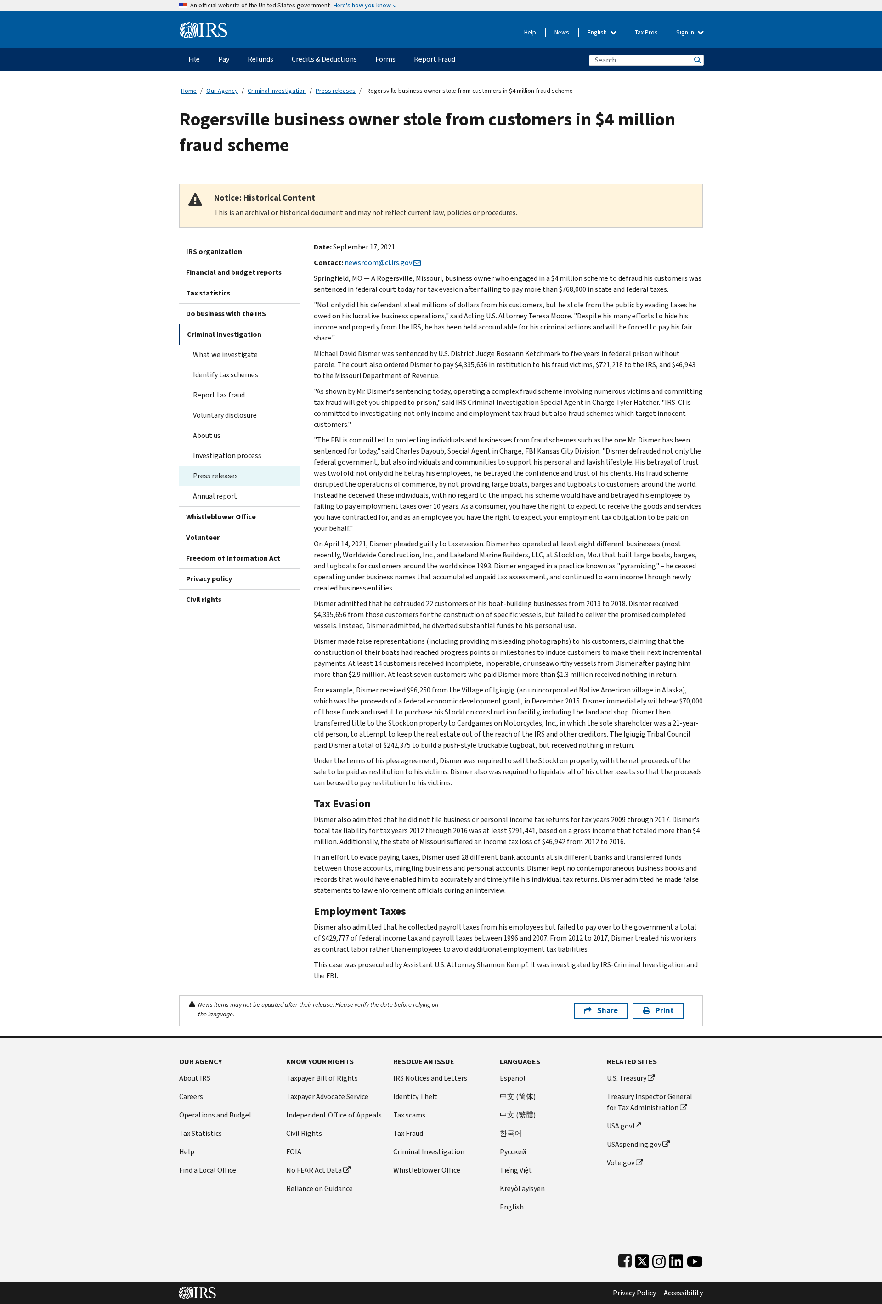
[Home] (203, 26)
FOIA (293, 1152)
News (561, 32)
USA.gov (619, 1126)
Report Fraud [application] (434, 59)
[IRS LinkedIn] (676, 1259)
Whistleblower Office (221, 517)
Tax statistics (208, 293)
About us (206, 435)
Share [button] (607, 1010)
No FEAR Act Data (314, 1170)
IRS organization (214, 251)
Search (697, 60)
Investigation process (227, 455)
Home (189, 90)
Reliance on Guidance (319, 1188)
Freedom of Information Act (233, 558)
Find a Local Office (207, 1170)
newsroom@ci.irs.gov (378, 262)
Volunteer (203, 537)
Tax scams (409, 1115)
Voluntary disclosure (225, 415)
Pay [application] (223, 59)
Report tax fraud (219, 395)
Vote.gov (620, 1163)
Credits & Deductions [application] (324, 59)
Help (530, 32)
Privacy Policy (634, 1293)
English (598, 32)
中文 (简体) (518, 1096)
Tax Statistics (200, 1133)
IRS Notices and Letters (430, 1078)
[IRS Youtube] (695, 1259)
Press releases (336, 90)
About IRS (194, 1078)
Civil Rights (304, 1133)
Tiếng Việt (516, 1170)
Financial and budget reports (234, 272)
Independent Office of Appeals (334, 1115)
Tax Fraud (408, 1133)
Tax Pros (646, 32)
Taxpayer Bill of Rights (322, 1078)
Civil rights (203, 599)
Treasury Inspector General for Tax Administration (649, 1102)
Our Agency (222, 90)
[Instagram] (659, 1259)
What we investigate (225, 354)
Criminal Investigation (277, 90)
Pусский (513, 1152)
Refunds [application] (260, 59)
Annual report (215, 496)
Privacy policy (209, 579)
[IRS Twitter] (642, 1259)
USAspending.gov (634, 1144)
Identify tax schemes (225, 375)
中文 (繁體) (518, 1115)
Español (513, 1078)
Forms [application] (385, 59)
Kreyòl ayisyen (522, 1188)
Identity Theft (415, 1096)
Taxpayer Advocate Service (327, 1096)
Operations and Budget (215, 1115)
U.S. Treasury (626, 1078)
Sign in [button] (685, 32)
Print (665, 1010)
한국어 (511, 1133)
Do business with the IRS (226, 313)
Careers (191, 1096)
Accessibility (683, 1293)
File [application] (194, 59)
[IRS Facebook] (625, 1259)
